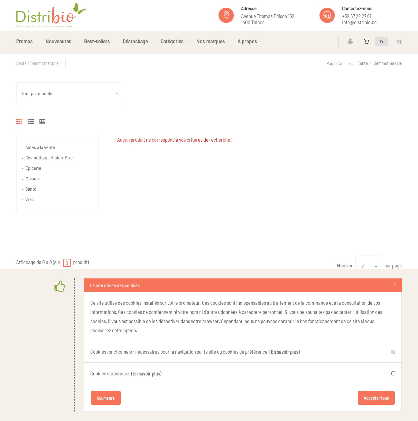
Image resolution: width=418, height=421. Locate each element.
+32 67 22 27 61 (356, 16)
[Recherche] (398, 42)
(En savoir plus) (285, 351)
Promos (24, 41)
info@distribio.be (359, 22)
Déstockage (135, 41)
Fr (381, 41)
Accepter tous (376, 398)
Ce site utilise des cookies (115, 285)
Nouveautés (58, 41)
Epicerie (33, 168)
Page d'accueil (339, 63)
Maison (32, 178)
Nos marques (210, 41)
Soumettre (106, 398)
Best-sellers (97, 41)
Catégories (172, 41)
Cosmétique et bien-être (49, 157)
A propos (247, 41)
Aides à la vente (40, 147)
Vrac (29, 199)
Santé (362, 63)
